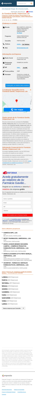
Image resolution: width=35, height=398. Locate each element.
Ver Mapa (19, 33)
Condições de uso (22, 392)
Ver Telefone (25, 44)
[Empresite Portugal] (6, 4)
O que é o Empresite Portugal (8, 392)
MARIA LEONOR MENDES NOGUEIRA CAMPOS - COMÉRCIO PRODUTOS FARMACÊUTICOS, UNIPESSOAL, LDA (16, 246)
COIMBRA (5, 292)
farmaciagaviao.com (22, 48)
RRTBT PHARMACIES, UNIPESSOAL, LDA (17, 238)
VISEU (4, 301)
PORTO (4, 280)
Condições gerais (16, 219)
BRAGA (4, 286)
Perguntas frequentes (7, 389)
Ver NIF (25, 67)
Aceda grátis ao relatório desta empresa (17, 85)
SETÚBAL (5, 283)
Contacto (4, 394)
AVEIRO (5, 289)
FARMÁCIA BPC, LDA (10, 232)
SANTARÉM (6, 298)
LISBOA (5, 277)
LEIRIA (4, 304)
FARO (4, 295)
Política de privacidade (15, 220)
